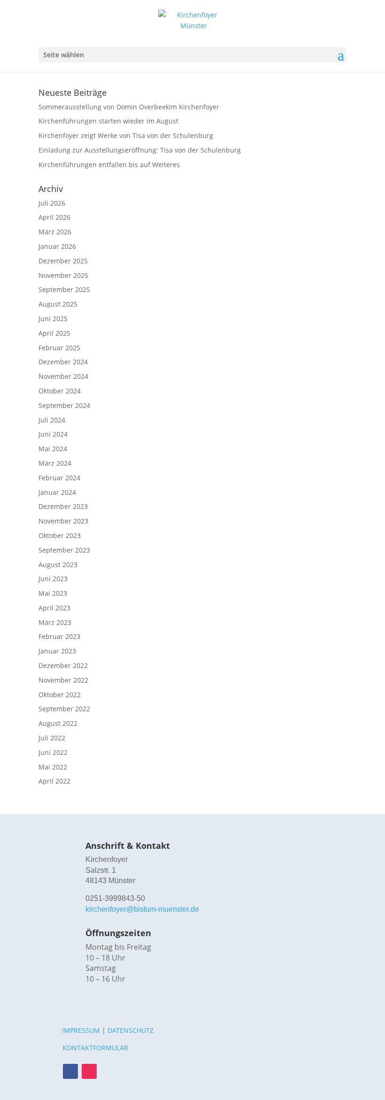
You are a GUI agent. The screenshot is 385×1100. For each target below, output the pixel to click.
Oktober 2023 (59, 535)
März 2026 (54, 231)
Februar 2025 (59, 347)
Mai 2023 (52, 593)
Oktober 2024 (59, 390)
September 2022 (64, 708)
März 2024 (54, 463)
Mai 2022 (52, 766)
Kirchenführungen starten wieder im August (108, 120)
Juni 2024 (53, 434)
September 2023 (64, 550)
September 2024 (64, 405)
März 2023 (54, 622)
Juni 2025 (53, 318)
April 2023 (54, 607)
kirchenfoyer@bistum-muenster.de (142, 909)
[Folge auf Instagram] (89, 1071)
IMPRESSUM (81, 1030)
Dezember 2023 (63, 506)
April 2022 (54, 781)
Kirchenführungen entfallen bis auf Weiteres (109, 164)
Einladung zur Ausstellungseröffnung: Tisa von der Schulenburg (139, 150)
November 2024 (63, 376)
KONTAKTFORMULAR (95, 1047)
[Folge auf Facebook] (70, 1071)
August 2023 (57, 564)
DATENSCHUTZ (131, 1030)
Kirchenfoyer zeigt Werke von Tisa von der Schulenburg (125, 135)
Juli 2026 (51, 203)
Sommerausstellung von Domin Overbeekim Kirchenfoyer (128, 106)
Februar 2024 (59, 477)
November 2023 (63, 520)
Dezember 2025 (63, 260)
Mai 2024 (52, 448)
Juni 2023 (53, 578)
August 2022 (57, 723)
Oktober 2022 (59, 694)
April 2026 (54, 217)
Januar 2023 (57, 650)
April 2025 (54, 333)
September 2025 (64, 289)
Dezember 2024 (63, 361)
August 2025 (57, 304)
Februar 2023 (59, 636)
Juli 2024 (51, 419)
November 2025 (63, 275)
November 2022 (63, 680)
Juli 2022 (51, 737)
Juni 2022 (53, 752)
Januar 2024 (57, 492)
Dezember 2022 (63, 665)
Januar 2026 (57, 246)
